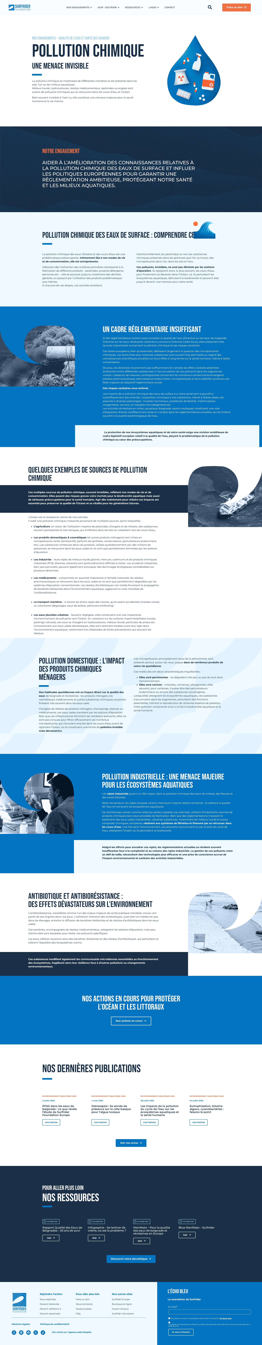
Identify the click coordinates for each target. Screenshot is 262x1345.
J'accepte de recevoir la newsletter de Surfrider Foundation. (201, 1318)
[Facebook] (28, 1332)
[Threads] (35, 1332)
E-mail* (172, 1307)
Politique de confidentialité (54, 1324)
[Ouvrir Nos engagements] (91, 7)
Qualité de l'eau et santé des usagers (84, 38)
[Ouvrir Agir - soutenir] (118, 7)
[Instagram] (14, 1332)
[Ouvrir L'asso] (158, 7)
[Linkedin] (21, 1332)
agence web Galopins (80, 1332)
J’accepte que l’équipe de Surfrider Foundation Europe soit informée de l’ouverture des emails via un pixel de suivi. (209, 1325)
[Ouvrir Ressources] (142, 7)
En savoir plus (225, 1318)
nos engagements (44, 38)
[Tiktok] (43, 1332)
